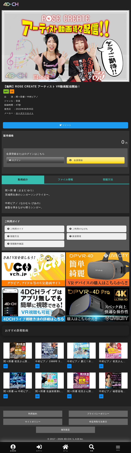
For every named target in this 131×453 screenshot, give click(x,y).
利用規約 (32, 414)
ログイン (16, 160)
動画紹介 (23, 179)
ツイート (66, 125)
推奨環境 (76, 236)
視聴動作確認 (17, 244)
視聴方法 (108, 179)
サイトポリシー (33, 422)
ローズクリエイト (25, 113)
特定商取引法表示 (98, 422)
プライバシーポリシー (98, 414)
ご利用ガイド (17, 229)
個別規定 (65, 430)
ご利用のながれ (80, 229)
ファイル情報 (65, 179)
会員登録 (77, 160)
